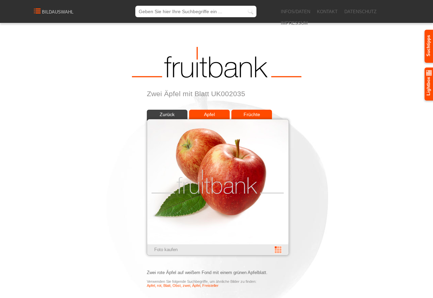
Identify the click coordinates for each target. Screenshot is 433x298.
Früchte (252, 114)
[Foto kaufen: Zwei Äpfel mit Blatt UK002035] (218, 242)
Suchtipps (428, 45)
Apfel (209, 114)
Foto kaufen (166, 249)
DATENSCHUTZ (360, 11)
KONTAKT (327, 11)
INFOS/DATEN (295, 11)
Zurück (167, 114)
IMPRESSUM (294, 23)
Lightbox (428, 86)
